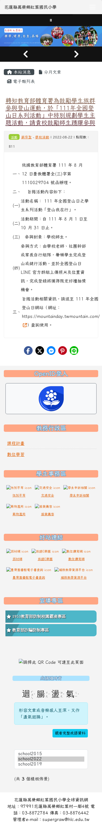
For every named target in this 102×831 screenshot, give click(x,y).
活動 (14, 137)
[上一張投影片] (25, 54)
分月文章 (51, 72)
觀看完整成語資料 (70, 733)
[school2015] (51, 753)
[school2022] (51, 759)
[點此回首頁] (51, 36)
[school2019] (51, 764)
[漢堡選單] (92, 7)
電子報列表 (23, 81)
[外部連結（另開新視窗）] (24, 325)
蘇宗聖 (26, 137)
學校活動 (42, 137)
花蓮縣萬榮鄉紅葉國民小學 (30, 7)
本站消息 (21, 72)
